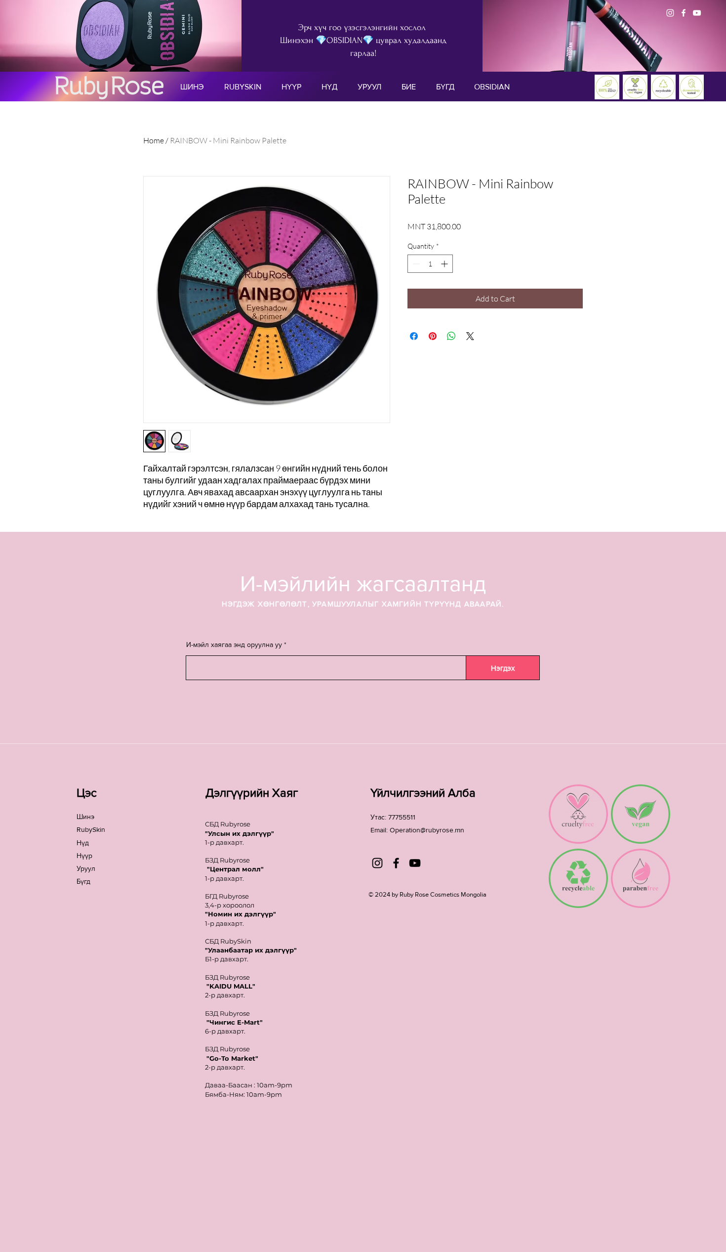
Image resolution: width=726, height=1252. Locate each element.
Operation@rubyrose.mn (427, 830)
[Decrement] (415, 263)
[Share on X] (470, 336)
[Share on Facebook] (414, 336)
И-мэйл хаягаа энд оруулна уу (234, 644)
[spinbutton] (430, 263)
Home (153, 140)
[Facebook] (683, 13)
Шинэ (85, 816)
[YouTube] (697, 13)
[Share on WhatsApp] (451, 336)
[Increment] (445, 263)
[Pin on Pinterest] (433, 336)
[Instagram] (670, 13)
